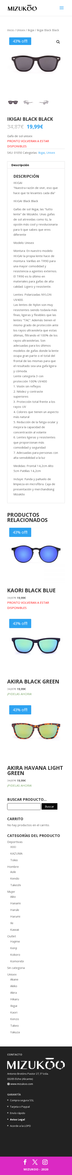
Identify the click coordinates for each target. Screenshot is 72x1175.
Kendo (14, 878)
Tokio (14, 860)
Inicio (10, 30)
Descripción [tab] (20, 165)
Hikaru (14, 999)
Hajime (15, 941)
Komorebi (17, 961)
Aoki (13, 872)
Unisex (21, 30)
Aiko (13, 897)
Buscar (49, 806)
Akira (13, 992)
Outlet (11, 936)
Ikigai (31, 30)
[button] (58, 42)
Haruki (14, 910)
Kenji (13, 948)
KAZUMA (16, 853)
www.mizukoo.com (21, 1084)
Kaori (13, 1012)
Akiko (13, 986)
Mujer (11, 892)
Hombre (13, 867)
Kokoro (15, 955)
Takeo (14, 1025)
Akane (14, 979)
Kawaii (14, 930)
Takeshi (15, 885)
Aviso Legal (17, 1119)
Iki (11, 923)
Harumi (15, 916)
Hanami (15, 903)
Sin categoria (16, 968)
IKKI (13, 847)
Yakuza (15, 1032)
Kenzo (14, 1019)
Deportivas (15, 842)
